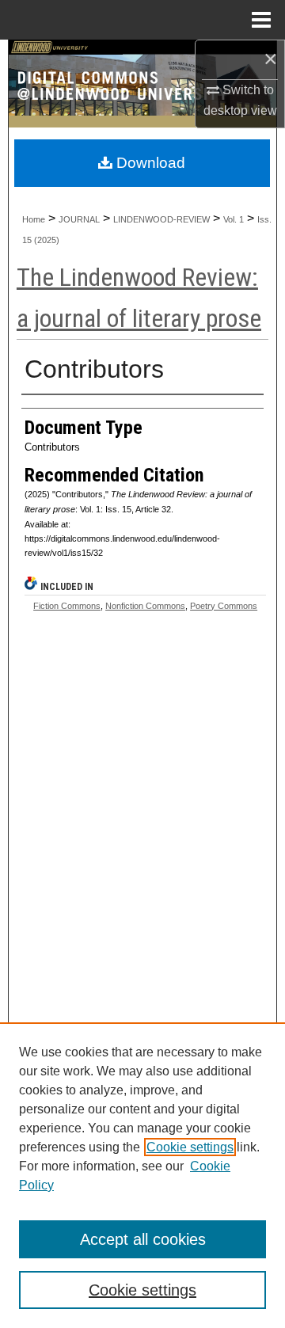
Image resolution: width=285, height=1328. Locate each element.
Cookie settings (190, 1147)
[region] (142, 1175)
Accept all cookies (143, 1239)
